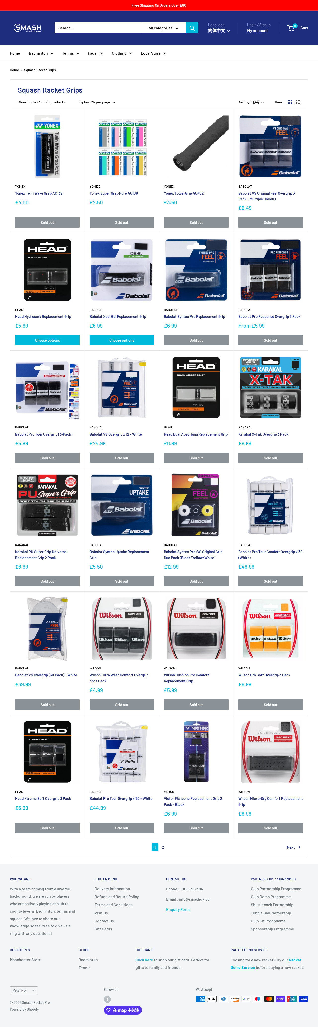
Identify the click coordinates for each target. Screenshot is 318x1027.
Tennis (68, 53)
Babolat (245, 186)
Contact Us (104, 920)
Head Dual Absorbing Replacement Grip (196, 434)
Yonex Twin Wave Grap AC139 (38, 193)
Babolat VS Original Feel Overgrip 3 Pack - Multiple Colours (266, 196)
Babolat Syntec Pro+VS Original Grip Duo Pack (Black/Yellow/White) (193, 554)
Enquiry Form (178, 909)
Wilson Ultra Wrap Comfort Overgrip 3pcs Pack (119, 678)
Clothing (119, 53)
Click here (144, 959)
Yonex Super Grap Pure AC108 (114, 193)
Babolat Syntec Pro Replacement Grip (194, 316)
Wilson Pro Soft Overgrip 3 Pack (264, 675)
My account (257, 30)
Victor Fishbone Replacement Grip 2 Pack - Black (193, 801)
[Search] (192, 27)
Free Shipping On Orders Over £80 (159, 5)
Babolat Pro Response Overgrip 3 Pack (269, 316)
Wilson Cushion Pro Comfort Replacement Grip (186, 678)
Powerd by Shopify (24, 1009)
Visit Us (101, 912)
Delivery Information (112, 888)
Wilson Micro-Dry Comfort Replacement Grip (270, 801)
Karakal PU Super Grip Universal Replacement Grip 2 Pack (41, 554)
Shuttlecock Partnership (272, 904)
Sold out (47, 222)
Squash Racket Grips (40, 70)
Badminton (38, 53)
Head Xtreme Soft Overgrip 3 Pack (43, 798)
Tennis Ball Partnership (271, 912)
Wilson (95, 668)
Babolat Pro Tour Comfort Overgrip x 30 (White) (270, 554)
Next (291, 847)
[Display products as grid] (290, 102)
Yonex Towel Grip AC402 (184, 193)
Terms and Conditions (114, 904)
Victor (169, 792)
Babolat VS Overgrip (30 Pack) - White (46, 675)
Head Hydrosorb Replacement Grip (43, 316)
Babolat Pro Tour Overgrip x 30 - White (121, 798)
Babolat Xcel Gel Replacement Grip (118, 316)
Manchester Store (25, 959)
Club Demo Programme (271, 896)
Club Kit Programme (268, 920)
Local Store (151, 53)
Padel (93, 53)
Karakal (245, 427)
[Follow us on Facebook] (107, 999)
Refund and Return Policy (117, 896)
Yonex (20, 186)
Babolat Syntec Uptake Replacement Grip (119, 554)
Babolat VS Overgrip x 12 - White (116, 434)
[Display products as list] (298, 102)
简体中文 (20, 990)
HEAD (19, 310)
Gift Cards (103, 928)
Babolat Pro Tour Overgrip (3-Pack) (43, 434)
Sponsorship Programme (272, 928)
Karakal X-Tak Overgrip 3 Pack (263, 434)
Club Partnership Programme (276, 888)
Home (15, 53)
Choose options (47, 340)
